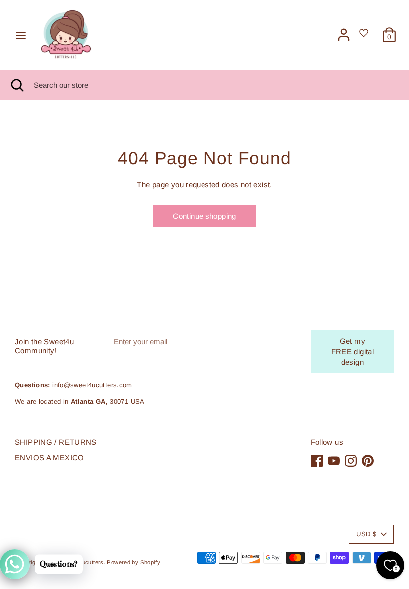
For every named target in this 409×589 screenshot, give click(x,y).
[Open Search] (16, 85)
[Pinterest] (368, 461)
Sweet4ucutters (82, 562)
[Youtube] (334, 461)
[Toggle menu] (21, 34)
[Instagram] (351, 461)
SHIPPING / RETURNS (56, 442)
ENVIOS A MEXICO (49, 457)
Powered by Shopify (133, 562)
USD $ (366, 534)
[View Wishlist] (365, 36)
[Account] (344, 30)
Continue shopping (204, 216)
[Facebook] (317, 461)
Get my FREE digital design (352, 351)
